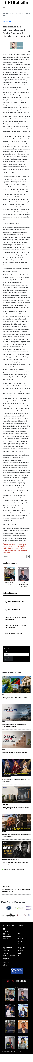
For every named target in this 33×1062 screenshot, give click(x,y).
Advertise (6, 962)
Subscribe (8, 660)
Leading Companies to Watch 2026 (23, 584)
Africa (19, 944)
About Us (6, 950)
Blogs (3, 722)
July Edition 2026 (10, 1010)
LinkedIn (8, 929)
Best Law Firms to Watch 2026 (13, 633)
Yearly (19, 953)
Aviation (4, 831)
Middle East (21, 939)
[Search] (28, 556)
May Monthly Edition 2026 (23, 1026)
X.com (7, 931)
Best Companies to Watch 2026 (23, 1010)
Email (5, 652)
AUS (18, 934)
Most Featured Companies (13, 902)
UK (18, 931)
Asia (18, 929)
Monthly (20, 950)
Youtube (7, 939)
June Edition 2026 (10, 1026)
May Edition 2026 (10, 1042)
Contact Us (6, 953)
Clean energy (6, 886)
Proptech (5, 804)
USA (18, 936)
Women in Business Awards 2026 (14, 640)
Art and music (6, 777)
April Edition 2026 (23, 1042)
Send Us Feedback (9, 955)
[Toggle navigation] (4, 7)
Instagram (8, 934)
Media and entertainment (10, 859)
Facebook (8, 936)
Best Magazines (10, 563)
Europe (19, 941)
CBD (3, 694)
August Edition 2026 (10, 994)
